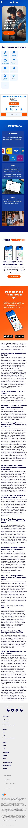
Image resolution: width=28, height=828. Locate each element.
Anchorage (16, 707)
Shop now (8, 33)
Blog (4, 748)
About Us (5, 729)
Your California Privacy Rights (10, 783)
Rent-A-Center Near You (9, 725)
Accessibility (6, 752)
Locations (7, 707)
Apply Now (14, 103)
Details (11, 110)
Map (6, 110)
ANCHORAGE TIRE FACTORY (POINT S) (14, 97)
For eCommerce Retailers (9, 738)
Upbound (5, 768)
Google (20, 336)
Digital (4, 758)
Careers (4, 742)
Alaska (11, 707)
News (4, 732)
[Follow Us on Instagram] (20, 711)
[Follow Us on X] (16, 711)
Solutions (5, 755)
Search (21, 110)
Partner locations (7, 765)
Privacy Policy (7, 779)
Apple (9, 336)
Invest (4, 745)
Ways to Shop (6, 719)
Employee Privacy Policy (9, 788)
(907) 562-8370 (14, 100)
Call (16, 110)
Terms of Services (7, 775)
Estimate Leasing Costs (14, 106)
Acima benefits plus (7, 762)
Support (5, 735)
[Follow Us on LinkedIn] (11, 711)
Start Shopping (14, 276)
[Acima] (14, 3)
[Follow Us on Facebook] (7, 711)
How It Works (6, 716)
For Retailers (6, 722)
